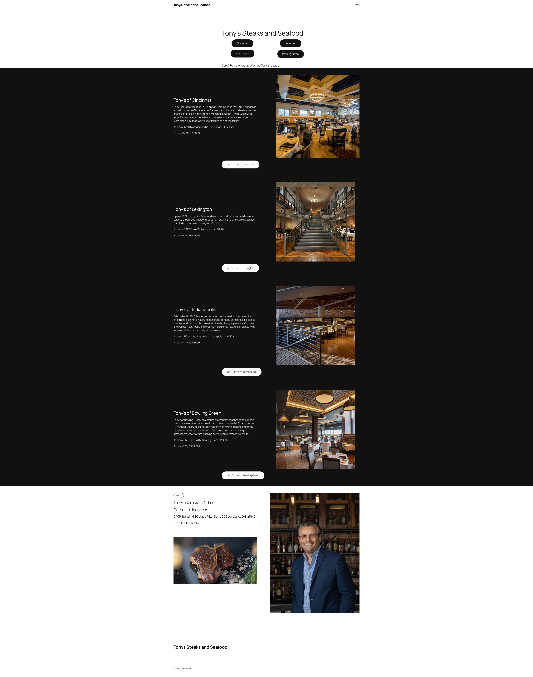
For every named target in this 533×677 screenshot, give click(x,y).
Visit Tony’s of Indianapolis (242, 371)
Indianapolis (242, 53)
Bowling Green (290, 54)
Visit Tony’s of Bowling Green (243, 475)
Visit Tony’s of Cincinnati (240, 164)
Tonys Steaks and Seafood (192, 5)
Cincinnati (242, 43)
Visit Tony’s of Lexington (240, 268)
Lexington (290, 43)
